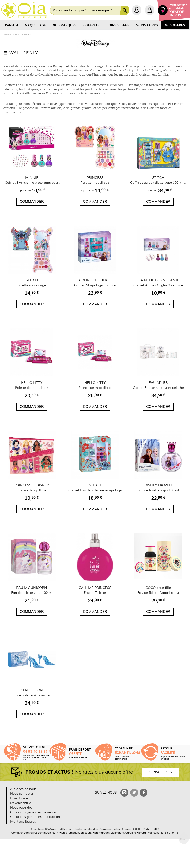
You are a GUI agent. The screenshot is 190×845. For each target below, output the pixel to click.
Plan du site (19, 798)
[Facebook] (143, 792)
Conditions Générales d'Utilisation (52, 829)
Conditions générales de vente (33, 812)
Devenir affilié (20, 803)
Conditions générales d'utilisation (35, 817)
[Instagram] (124, 792)
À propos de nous (23, 789)
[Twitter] (134, 792)
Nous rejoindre (21, 808)
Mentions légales (23, 821)
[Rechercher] (125, 10)
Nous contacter (21, 794)
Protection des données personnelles (97, 829)
